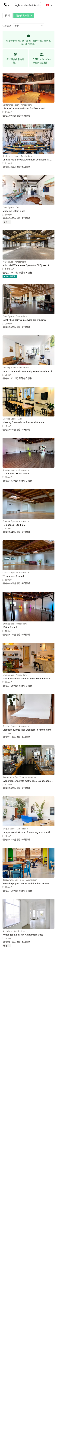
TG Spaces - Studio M (14, 524)
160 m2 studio (10, 627)
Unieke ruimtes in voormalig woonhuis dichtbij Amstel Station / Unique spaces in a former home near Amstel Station (27, 371)
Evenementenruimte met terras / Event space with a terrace (27, 781)
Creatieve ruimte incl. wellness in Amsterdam (27, 729)
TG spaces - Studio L (13, 576)
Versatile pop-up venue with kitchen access (26, 883)
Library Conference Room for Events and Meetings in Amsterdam (24, 108)
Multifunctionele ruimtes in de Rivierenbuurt (26, 678)
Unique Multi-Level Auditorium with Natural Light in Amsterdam (26, 159)
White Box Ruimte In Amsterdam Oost (23, 934)
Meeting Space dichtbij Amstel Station (23, 422)
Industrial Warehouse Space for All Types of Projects (26, 265)
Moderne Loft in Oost (14, 210)
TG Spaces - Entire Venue (16, 473)
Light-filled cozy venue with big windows (24, 319)
